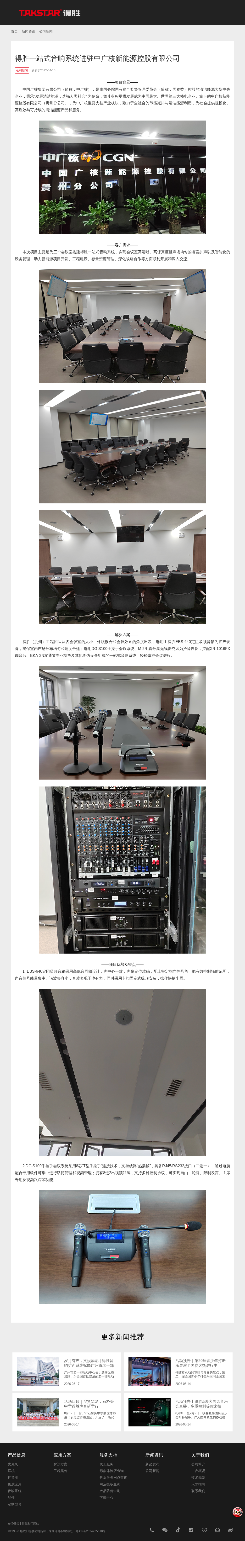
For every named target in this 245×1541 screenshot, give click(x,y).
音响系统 (15, 1491)
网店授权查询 (110, 1484)
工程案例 (60, 1471)
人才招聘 (198, 1484)
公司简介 (198, 1464)
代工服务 (106, 1464)
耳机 (11, 1471)
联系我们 (198, 1491)
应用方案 (62, 1455)
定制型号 (15, 1504)
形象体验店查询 (112, 1471)
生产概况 (198, 1471)
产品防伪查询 (110, 1491)
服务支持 (108, 1455)
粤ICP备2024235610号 (91, 1531)
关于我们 (200, 1455)
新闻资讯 (154, 1455)
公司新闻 (152, 1471)
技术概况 (198, 1477)
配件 (11, 1497)
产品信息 (16, 1455)
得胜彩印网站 (30, 1523)
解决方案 (60, 1464)
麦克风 (13, 1464)
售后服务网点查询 (113, 1477)
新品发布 (152, 1464)
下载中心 (106, 1497)
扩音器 (13, 1477)
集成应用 (15, 1484)
